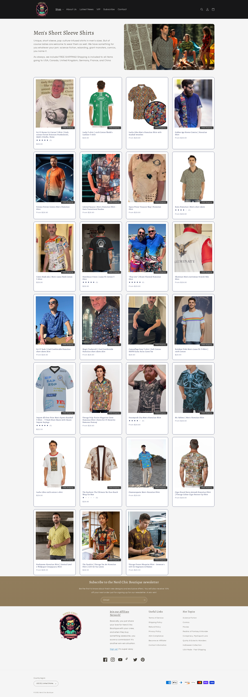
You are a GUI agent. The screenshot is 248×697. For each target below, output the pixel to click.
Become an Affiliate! (157, 641)
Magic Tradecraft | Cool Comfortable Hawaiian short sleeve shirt (98, 350)
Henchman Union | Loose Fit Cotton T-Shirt (99, 278)
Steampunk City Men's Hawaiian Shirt (145, 417)
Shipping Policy (155, 622)
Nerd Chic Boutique (46, 692)
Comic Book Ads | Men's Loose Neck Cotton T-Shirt (54, 278)
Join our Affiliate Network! (119, 613)
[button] (59, 9)
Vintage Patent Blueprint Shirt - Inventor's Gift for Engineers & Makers (147, 565)
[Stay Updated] (144, 600)
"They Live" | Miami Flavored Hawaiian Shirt (145, 278)
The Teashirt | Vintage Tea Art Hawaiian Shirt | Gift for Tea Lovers (99, 565)
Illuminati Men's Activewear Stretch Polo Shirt (192, 278)
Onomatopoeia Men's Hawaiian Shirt (144, 492)
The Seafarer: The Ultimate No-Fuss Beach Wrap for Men (100, 493)
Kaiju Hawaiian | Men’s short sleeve (190, 207)
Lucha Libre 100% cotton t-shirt (49, 492)
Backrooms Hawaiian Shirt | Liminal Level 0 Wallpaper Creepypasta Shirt (54, 565)
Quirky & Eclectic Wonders (194, 641)
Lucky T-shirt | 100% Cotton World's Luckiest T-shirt (98, 133)
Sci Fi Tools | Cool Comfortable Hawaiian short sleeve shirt (53, 350)
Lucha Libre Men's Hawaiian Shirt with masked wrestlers (145, 133)
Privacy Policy (155, 631)
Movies (186, 627)
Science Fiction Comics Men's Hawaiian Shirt (52, 208)
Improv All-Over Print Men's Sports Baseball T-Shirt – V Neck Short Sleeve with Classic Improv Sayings (54, 419)
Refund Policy (155, 627)
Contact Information (157, 645)
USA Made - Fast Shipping (194, 650)
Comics (186, 622)
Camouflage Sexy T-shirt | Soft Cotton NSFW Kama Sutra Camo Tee (145, 350)
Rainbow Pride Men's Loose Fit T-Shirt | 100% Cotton (191, 350)
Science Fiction (190, 618)
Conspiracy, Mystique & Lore (195, 636)
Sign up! (114, 649)
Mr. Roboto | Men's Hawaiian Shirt (189, 417)
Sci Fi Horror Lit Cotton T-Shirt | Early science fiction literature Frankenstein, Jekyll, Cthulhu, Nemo (52, 134)
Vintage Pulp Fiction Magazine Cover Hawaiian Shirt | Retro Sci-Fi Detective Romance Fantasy (99, 419)
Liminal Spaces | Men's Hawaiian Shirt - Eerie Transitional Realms (99, 208)
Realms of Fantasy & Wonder (195, 631)
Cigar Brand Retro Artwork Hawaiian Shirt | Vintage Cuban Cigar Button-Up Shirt (193, 493)
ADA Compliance (156, 636)
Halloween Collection (192, 645)
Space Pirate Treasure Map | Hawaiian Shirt (145, 208)
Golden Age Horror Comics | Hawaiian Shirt (191, 133)
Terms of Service (156, 618)
